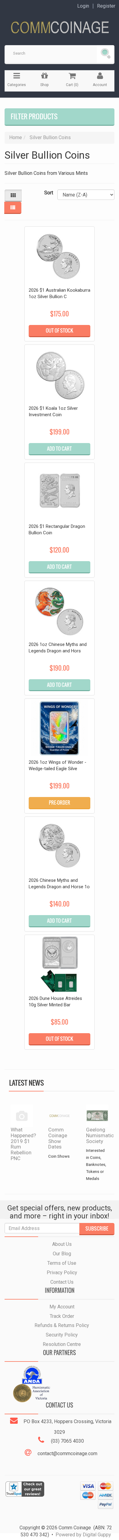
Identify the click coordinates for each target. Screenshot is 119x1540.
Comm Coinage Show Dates (57, 1138)
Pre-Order (59, 802)
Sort (48, 193)
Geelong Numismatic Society (100, 1135)
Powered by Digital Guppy (83, 1535)
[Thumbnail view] (13, 195)
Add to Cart (59, 448)
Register (106, 6)
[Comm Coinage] (59, 25)
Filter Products (34, 116)
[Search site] (105, 54)
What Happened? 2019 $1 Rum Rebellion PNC (23, 1144)
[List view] (12, 208)
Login (83, 6)
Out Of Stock (59, 330)
